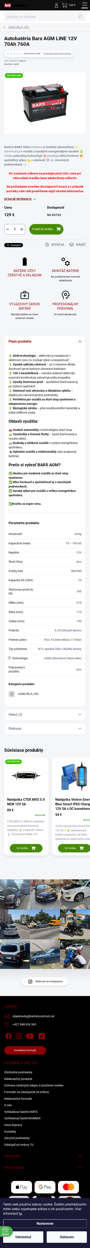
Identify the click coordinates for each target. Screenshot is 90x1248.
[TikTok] (41, 1035)
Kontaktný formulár (25, 1050)
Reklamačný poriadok (18, 1079)
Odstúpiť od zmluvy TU (18, 1144)
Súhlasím (67, 1237)
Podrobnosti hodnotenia (57, 53)
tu (20, 1214)
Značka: (11, 64)
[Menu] (85, 5)
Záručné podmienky (17, 1138)
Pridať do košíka (42, 229)
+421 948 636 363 (24, 1024)
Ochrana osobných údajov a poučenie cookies (33, 1085)
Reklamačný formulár (18, 1098)
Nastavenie (45, 1224)
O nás (8, 1105)
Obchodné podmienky (18, 1072)
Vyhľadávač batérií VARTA (21, 1111)
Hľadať (80, 16)
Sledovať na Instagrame (48, 981)
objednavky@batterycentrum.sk (33, 1016)
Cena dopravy (13, 1125)
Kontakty (10, 1131)
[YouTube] (30, 1035)
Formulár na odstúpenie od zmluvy (26, 1092)
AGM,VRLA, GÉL (28, 694)
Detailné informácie (18, 199)
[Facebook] (8, 1035)
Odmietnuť (23, 1237)
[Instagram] (18, 1035)
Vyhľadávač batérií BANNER (22, 1118)
